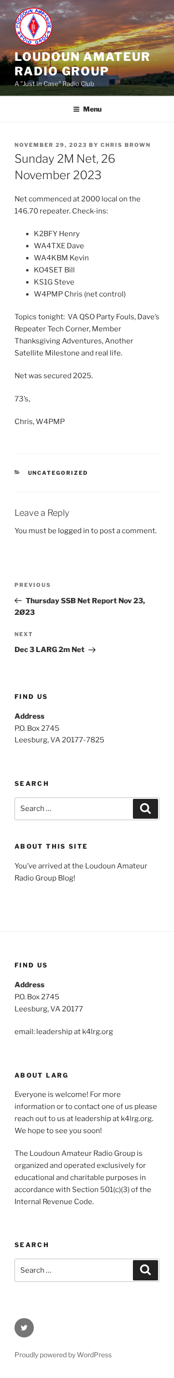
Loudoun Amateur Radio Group (82, 64)
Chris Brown (126, 145)
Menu (92, 109)
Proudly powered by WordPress (63, 1354)
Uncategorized (58, 472)
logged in (73, 530)
